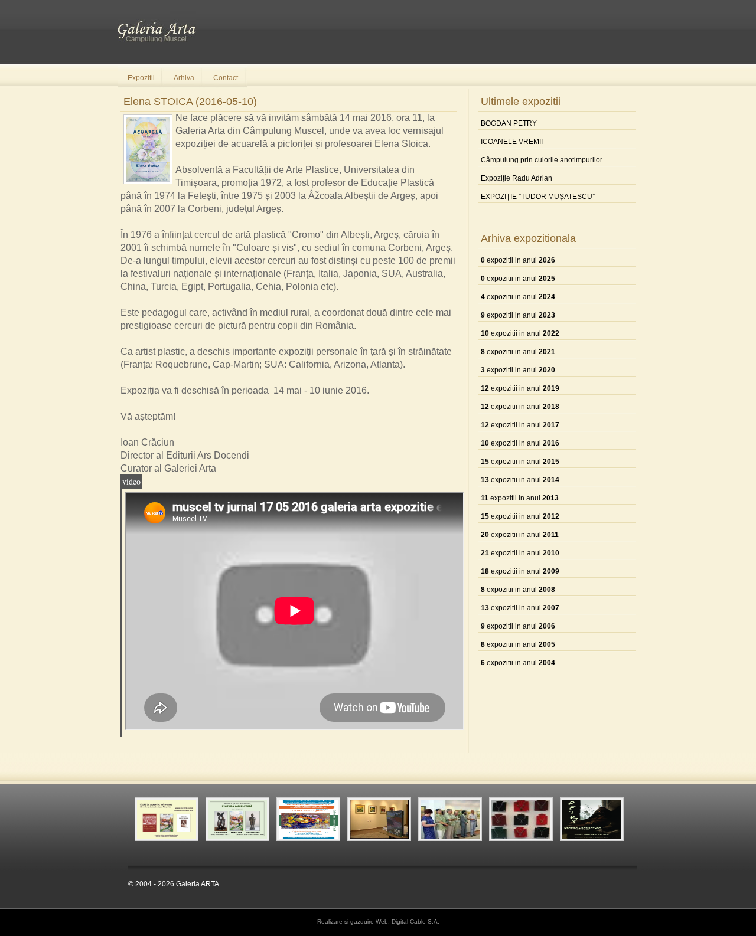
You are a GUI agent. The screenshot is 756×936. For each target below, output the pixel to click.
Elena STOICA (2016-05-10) (190, 101)
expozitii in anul (518, 260)
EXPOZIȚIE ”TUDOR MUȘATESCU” (538, 196)
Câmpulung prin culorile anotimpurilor (541, 160)
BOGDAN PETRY (509, 123)
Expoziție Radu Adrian (516, 178)
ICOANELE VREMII (512, 142)
